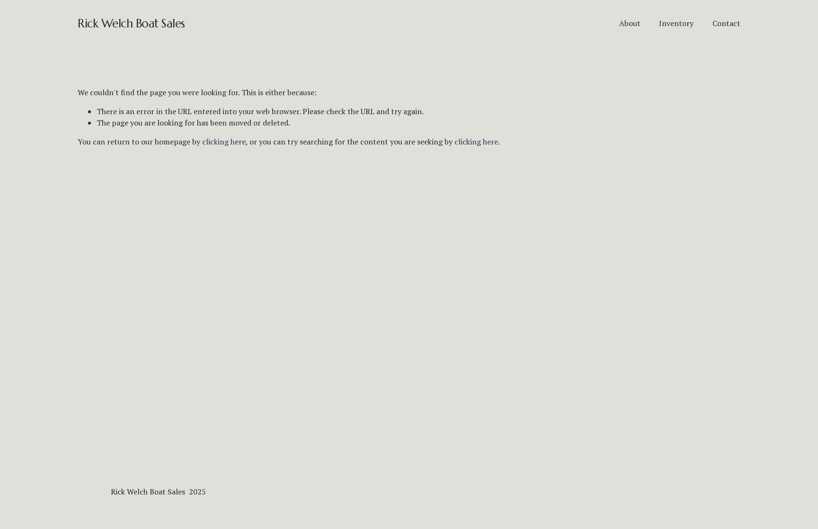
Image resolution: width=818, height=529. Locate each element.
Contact (726, 23)
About (629, 23)
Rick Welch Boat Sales (131, 23)
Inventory (676, 23)
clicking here (224, 141)
